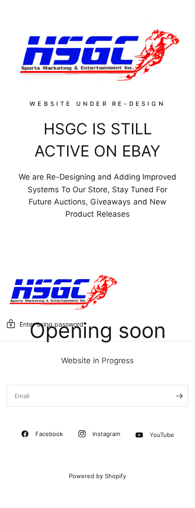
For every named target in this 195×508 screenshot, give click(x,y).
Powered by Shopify (97, 476)
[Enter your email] (179, 396)
